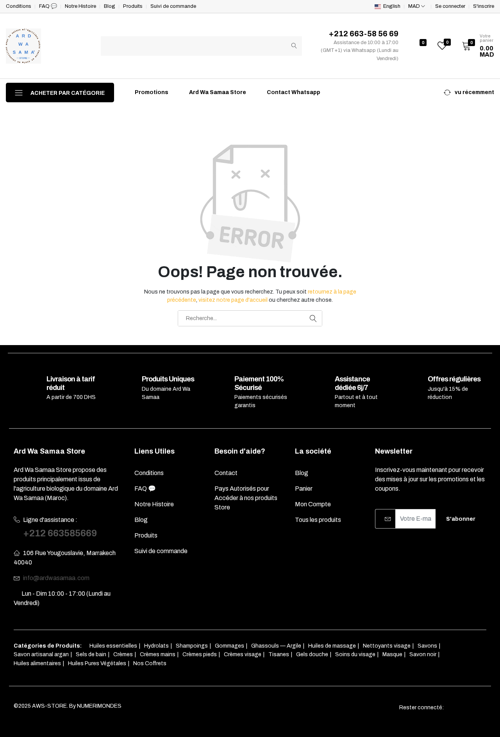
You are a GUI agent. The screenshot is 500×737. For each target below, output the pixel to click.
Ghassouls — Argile (276, 646)
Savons (427, 646)
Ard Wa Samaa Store (217, 92)
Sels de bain (91, 654)
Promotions (151, 92)
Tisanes (278, 654)
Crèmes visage (242, 654)
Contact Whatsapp (293, 92)
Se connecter (450, 6)
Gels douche (312, 654)
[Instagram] (469, 707)
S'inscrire (483, 6)
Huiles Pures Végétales (97, 663)
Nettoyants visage (387, 646)
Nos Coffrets (149, 663)
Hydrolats (156, 646)
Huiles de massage (332, 646)
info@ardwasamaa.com (56, 578)
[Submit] (294, 46)
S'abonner (460, 519)
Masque (392, 654)
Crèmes (123, 654)
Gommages (229, 646)
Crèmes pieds (199, 654)
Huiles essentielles (113, 646)
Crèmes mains (157, 654)
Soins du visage (355, 654)
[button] (475, 46)
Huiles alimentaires (37, 663)
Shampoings (192, 646)
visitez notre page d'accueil (233, 300)
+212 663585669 (60, 533)
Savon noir (422, 654)
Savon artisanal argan (41, 654)
